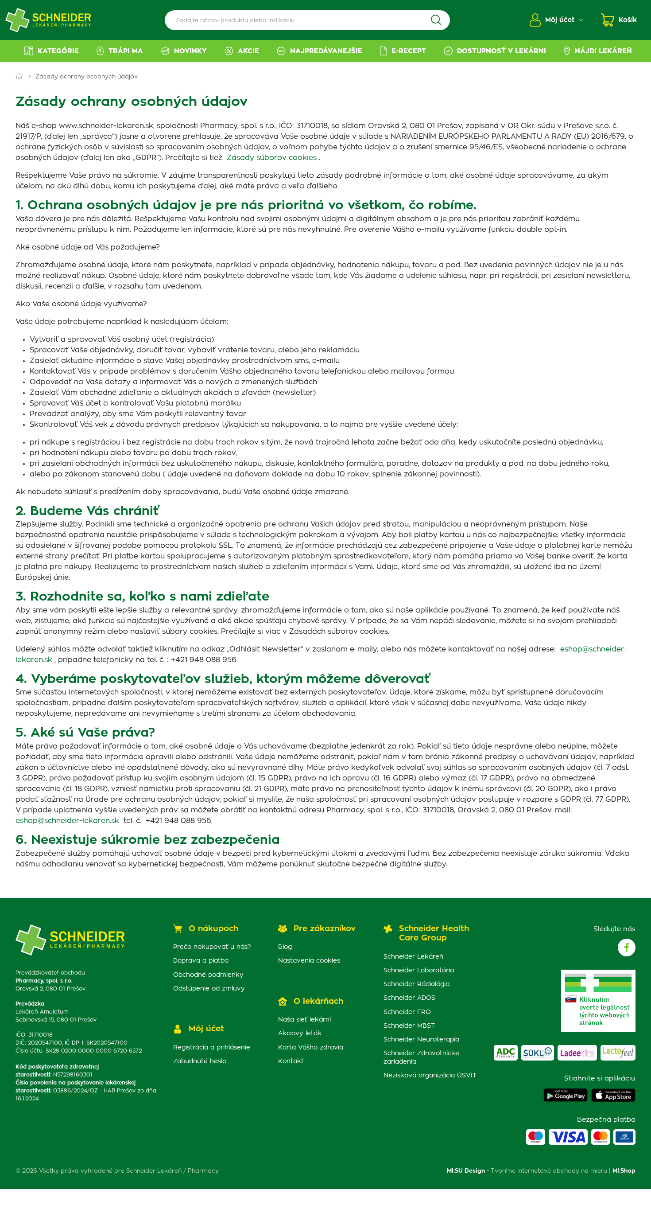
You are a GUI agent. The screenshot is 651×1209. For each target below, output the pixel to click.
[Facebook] (627, 947)
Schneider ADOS (409, 998)
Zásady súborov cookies (272, 157)
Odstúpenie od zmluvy (209, 989)
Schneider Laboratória (419, 970)
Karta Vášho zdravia (310, 1048)
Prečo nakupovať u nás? (212, 947)
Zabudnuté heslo (199, 1061)
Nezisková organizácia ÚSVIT (430, 1075)
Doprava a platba (201, 961)
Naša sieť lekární (304, 1020)
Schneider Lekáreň (413, 957)
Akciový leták (300, 1033)
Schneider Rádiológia (417, 984)
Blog (285, 947)
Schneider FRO (407, 1012)
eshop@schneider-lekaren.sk (67, 820)
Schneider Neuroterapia (421, 1040)
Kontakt (291, 1061)
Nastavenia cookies (309, 961)
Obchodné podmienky (208, 975)
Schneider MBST (409, 1026)
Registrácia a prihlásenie (211, 1048)
